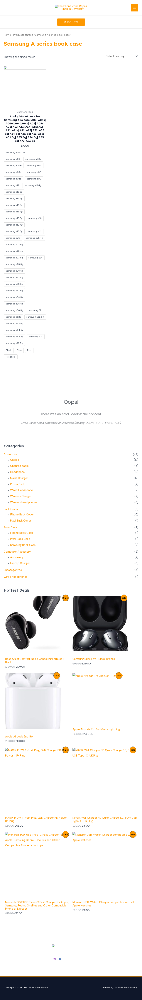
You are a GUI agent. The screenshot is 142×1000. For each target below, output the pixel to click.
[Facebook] (60, 959)
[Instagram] (54, 959)
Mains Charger (19, 478)
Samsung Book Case (23, 545)
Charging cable (19, 466)
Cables (14, 460)
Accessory (10, 454)
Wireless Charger (20, 496)
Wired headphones (15, 577)
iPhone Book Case (21, 533)
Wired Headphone (21, 490)
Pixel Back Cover (20, 520)
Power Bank (17, 484)
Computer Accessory (17, 552)
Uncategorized (13, 570)
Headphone (17, 472)
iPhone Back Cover (22, 514)
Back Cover (11, 509)
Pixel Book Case (20, 539)
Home (7, 34)
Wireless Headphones (23, 502)
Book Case (10, 527)
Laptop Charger (20, 563)
